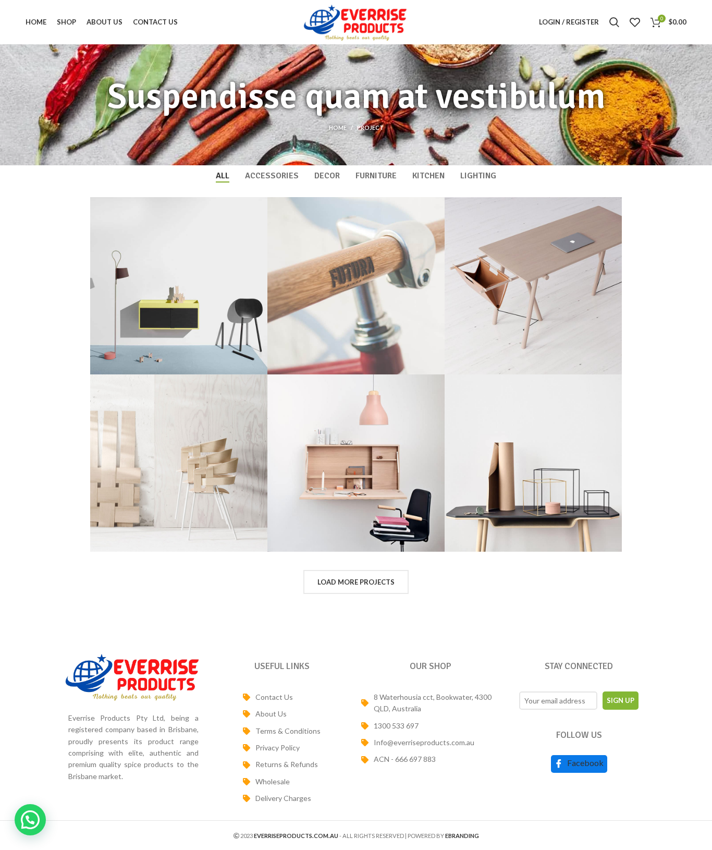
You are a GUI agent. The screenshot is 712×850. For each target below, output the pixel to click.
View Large (259, 205)
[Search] (614, 22)
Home (338, 127)
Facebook (585, 763)
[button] (30, 819)
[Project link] (178, 285)
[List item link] (282, 697)
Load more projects (356, 582)
